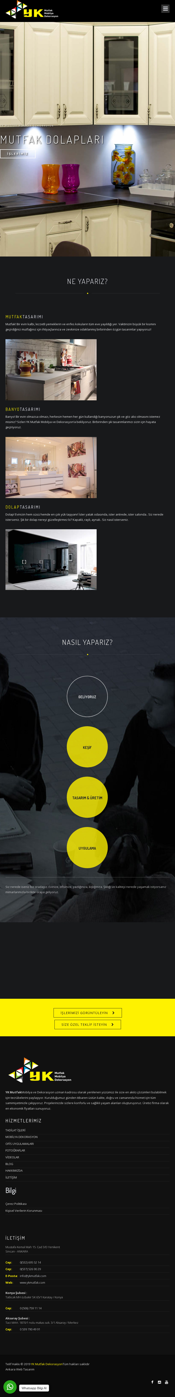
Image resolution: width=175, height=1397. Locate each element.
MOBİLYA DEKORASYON (21, 1137)
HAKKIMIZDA (14, 1170)
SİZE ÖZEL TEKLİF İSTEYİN (84, 1024)
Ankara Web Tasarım (19, 1369)
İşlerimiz (17, 154)
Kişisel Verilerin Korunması (23, 1211)
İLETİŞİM (11, 1177)
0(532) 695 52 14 (30, 1262)
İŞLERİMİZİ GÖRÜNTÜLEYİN (84, 1013)
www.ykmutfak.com (32, 1282)
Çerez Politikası (16, 1204)
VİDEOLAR (12, 1157)
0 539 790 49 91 (30, 1329)
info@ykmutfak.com (33, 1276)
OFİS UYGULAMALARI (19, 1144)
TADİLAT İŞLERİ (15, 1130)
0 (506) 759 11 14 (30, 1308)
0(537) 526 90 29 (30, 1269)
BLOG (9, 1164)
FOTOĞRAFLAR (15, 1150)
